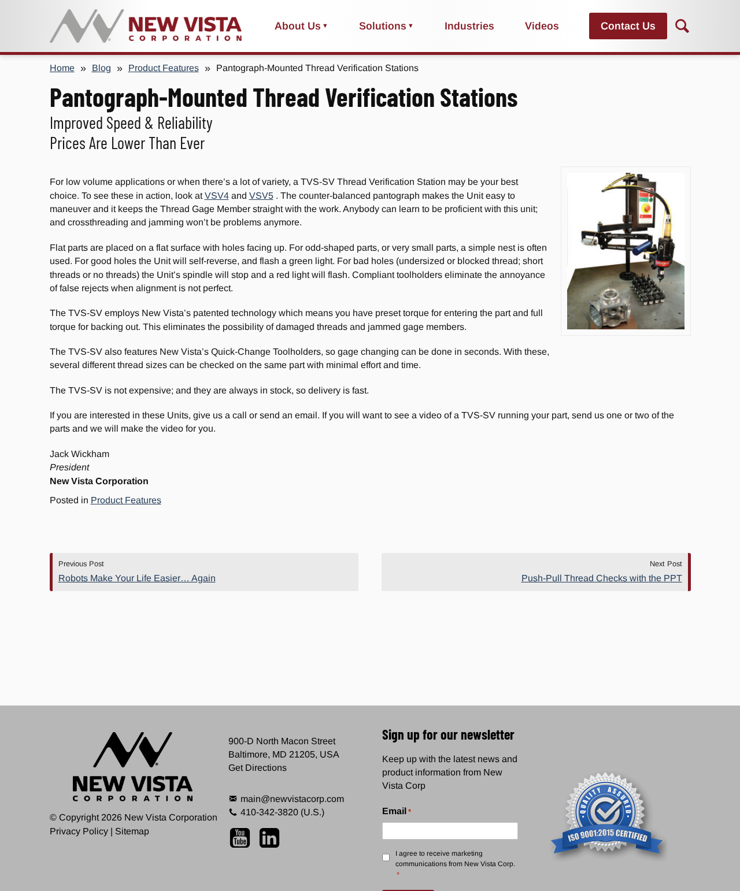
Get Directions (257, 768)
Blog (101, 68)
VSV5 (261, 196)
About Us (298, 26)
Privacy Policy (79, 831)
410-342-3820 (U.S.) (282, 812)
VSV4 (217, 196)
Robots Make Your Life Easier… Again (137, 578)
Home (62, 68)
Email (396, 811)
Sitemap (132, 831)
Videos (542, 26)
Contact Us (628, 26)
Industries (469, 26)
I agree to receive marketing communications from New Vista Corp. (455, 864)
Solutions (382, 26)
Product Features (163, 68)
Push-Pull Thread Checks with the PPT (601, 578)
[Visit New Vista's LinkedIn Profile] (269, 841)
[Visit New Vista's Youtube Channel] (243, 841)
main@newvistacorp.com (292, 799)
